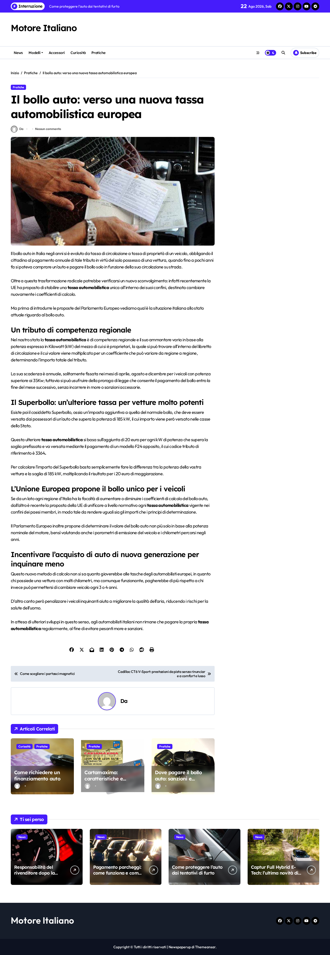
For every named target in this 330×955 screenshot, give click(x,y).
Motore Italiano (44, 27)
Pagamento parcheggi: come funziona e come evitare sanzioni (117, 873)
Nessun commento (48, 129)
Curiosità (78, 52)
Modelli (34, 52)
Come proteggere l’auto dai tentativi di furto (197, 870)
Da (21, 129)
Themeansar (205, 947)
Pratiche (98, 52)
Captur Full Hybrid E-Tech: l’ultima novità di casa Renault (274, 873)
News (18, 52)
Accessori (57, 52)
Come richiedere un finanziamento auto (37, 775)
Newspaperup (180, 947)
